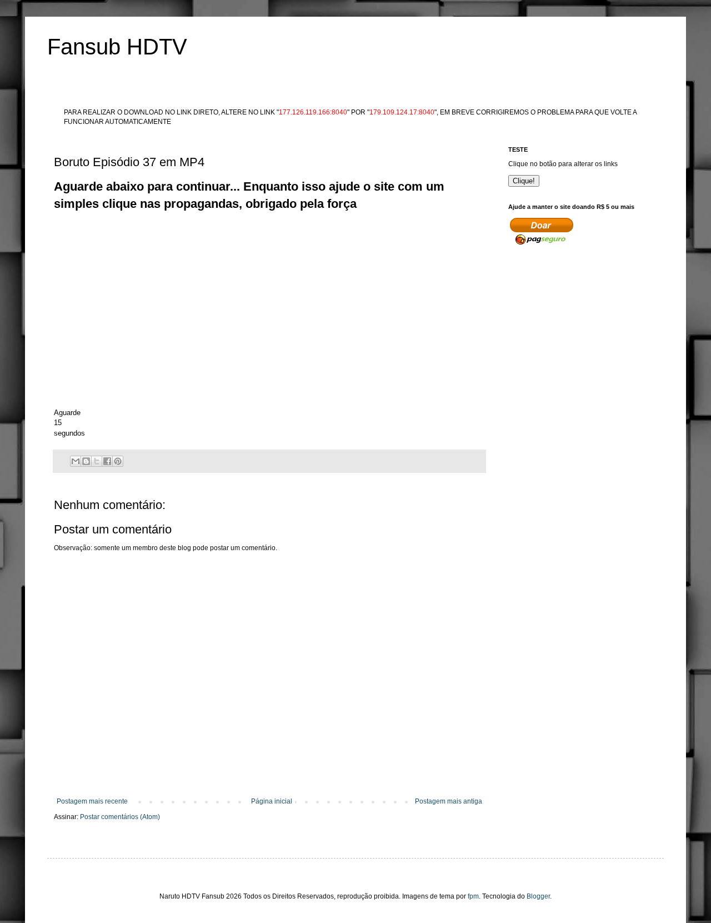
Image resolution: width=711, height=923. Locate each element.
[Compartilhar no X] (96, 461)
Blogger (538, 896)
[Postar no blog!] (86, 461)
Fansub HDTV (117, 46)
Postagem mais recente (92, 801)
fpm (473, 896)
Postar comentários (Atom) (120, 817)
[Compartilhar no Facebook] (107, 461)
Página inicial (271, 801)
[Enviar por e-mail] (75, 461)
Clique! (524, 181)
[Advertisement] (256, 238)
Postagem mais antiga (448, 801)
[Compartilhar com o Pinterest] (117, 461)
